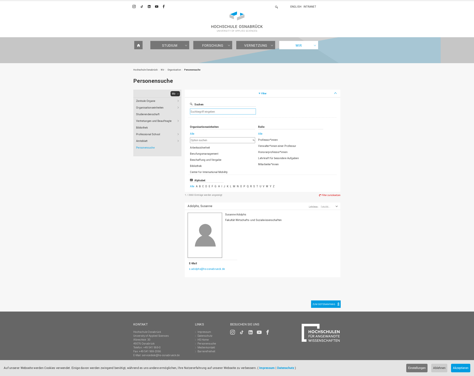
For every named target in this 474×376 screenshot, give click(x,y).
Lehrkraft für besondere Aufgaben (278, 158)
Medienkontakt (206, 347)
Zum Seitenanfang (324, 304)
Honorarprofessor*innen (273, 152)
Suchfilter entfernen (286, 111)
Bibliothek (142, 127)
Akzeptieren (460, 368)
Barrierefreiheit (206, 351)
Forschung (212, 45)
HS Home (203, 339)
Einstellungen (417, 368)
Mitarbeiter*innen (268, 164)
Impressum (267, 368)
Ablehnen (439, 368)
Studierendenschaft (147, 114)
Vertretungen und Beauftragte (153, 121)
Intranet (309, 6)
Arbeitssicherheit (200, 147)
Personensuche (192, 69)
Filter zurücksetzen (331, 195)
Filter (264, 93)
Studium (169, 45)
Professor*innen (268, 140)
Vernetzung (255, 45)
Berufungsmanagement (204, 153)
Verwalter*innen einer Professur (277, 146)
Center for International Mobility (209, 172)
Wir (299, 45)
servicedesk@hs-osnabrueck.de (160, 355)
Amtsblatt (142, 141)
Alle (192, 133)
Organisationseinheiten (150, 107)
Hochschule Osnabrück (145, 69)
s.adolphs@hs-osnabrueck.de (207, 269)
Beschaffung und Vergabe (205, 160)
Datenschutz (285, 368)
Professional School (148, 134)
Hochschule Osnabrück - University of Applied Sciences (237, 21)
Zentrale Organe (145, 101)
